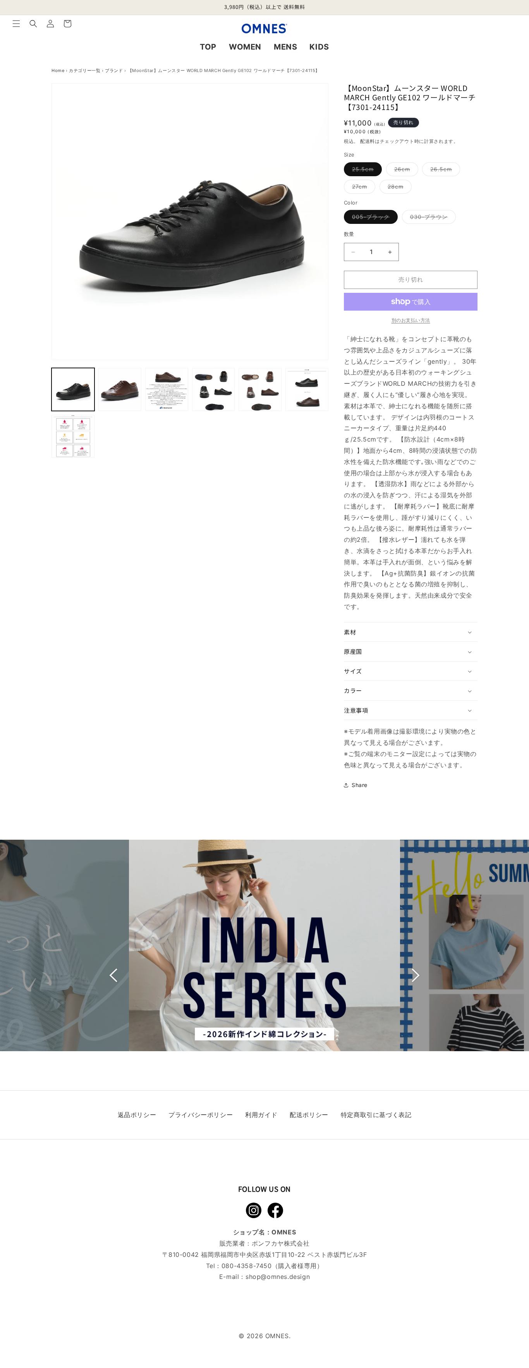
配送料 (367, 141)
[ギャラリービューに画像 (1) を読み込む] (73, 389)
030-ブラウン (431, 218)
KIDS (319, 47)
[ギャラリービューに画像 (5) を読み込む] (260, 389)
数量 (349, 234)
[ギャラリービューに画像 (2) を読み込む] (119, 389)
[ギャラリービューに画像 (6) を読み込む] (306, 389)
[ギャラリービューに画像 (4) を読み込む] (213, 389)
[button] (16, 23)
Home (58, 70)
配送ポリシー (309, 1115)
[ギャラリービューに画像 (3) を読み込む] (166, 389)
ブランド (114, 70)
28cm (398, 188)
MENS (285, 47)
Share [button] (360, 785)
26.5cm (443, 170)
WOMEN (245, 47)
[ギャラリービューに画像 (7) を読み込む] (73, 436)
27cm (362, 188)
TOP (208, 47)
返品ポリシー (137, 1115)
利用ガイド (261, 1115)
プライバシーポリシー (200, 1115)
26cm (405, 170)
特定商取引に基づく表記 (376, 1115)
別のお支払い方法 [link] (411, 320)
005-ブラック (373, 218)
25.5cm (365, 170)
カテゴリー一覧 (84, 70)
